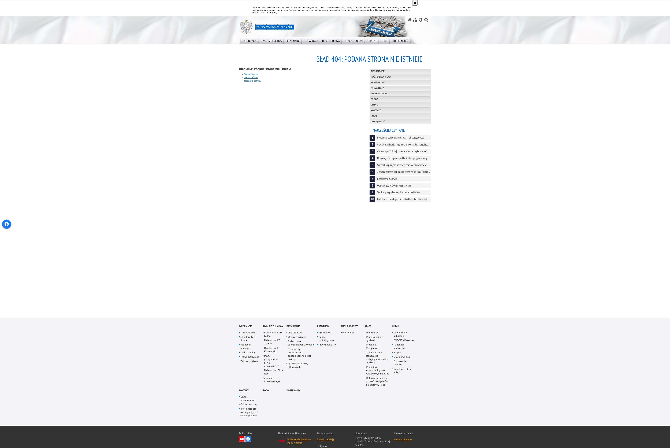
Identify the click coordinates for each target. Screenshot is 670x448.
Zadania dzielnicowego (272, 380)
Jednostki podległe (245, 347)
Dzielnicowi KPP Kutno (273, 334)
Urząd (374, 105)
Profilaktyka (325, 332)
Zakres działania (249, 361)
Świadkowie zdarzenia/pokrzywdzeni (301, 343)
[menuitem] (250, 40)
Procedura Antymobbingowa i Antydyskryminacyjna (377, 370)
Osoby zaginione (297, 337)
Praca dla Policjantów (372, 347)
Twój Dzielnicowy (381, 77)
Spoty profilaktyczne (326, 339)
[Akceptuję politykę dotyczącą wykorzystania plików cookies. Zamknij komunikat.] (415, 3)
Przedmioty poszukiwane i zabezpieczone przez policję (299, 354)
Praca (374, 99)
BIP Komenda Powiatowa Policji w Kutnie (299, 441)
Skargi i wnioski (401, 357)
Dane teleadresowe (247, 398)
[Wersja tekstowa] (421, 20)
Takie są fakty (247, 352)
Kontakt (376, 110)
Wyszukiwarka (251, 74)
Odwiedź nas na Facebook (248, 439)
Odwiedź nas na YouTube (242, 439)
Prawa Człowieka (249, 357)
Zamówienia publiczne (400, 334)
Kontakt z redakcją (325, 439)
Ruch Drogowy (380, 93)
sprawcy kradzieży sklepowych (298, 365)
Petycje (397, 352)
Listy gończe (295, 332)
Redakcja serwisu (252, 81)
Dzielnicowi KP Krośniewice (272, 350)
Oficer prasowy (248, 404)
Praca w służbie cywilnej (374, 339)
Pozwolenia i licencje (400, 363)
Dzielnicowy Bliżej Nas (274, 372)
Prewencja (377, 88)
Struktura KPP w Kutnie (249, 339)
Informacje (378, 71)
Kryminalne (378, 82)
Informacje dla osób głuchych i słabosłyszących (249, 412)
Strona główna (251, 77)
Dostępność (378, 121)
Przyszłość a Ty (327, 345)
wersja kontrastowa (403, 439)
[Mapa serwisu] (415, 20)
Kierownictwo (247, 332)
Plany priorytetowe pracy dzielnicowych (271, 361)
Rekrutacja (372, 332)
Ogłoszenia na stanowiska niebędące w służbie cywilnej (377, 357)
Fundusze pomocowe (399, 347)
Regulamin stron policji (402, 371)
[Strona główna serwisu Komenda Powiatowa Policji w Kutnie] (409, 20)
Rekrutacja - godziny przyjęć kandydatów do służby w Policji (377, 381)
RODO (374, 116)
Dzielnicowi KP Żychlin (272, 342)
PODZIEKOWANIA (403, 340)
